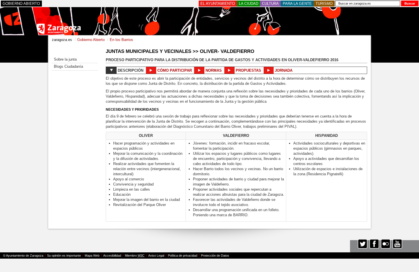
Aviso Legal (156, 255)
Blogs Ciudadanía (68, 66)
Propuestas (248, 70)
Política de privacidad (182, 255)
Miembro (135, 255)
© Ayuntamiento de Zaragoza (23, 255)
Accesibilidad (112, 255)
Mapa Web (92, 255)
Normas (213, 70)
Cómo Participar (174, 70)
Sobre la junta (65, 59)
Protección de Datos (215, 255)
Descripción (130, 70)
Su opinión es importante (64, 255)
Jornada (283, 70)
